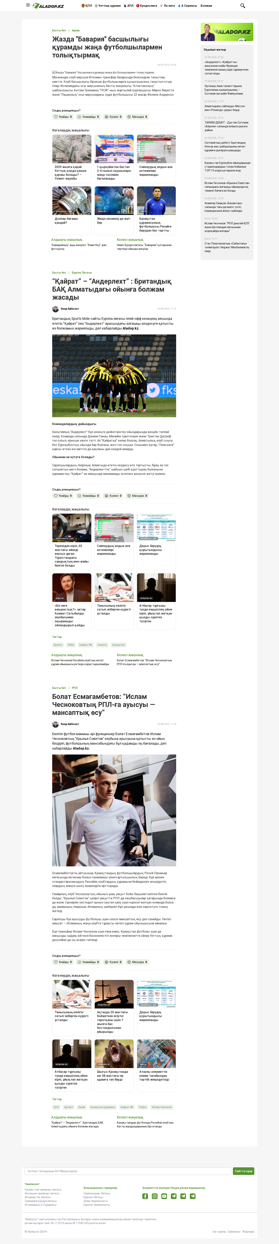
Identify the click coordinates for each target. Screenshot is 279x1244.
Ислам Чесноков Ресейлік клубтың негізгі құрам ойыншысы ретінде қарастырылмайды (80, 662)
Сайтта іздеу (243, 1171)
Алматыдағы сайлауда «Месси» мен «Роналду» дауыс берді (225, 108)
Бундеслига (148, 5)
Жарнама (248, 1231)
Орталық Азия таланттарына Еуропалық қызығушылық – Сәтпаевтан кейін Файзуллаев (224, 89)
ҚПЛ (88, 5)
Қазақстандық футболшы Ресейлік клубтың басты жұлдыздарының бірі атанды (145, 1124)
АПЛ (130, 5)
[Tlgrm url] (183, 1196)
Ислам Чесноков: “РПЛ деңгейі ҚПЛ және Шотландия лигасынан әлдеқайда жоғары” (227, 227)
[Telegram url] (174, 1196)
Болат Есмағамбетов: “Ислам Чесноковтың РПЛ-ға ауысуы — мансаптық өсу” (144, 662)
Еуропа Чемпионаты (97, 1205)
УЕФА (71, 644)
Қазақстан (118, 644)
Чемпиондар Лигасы (97, 1193)
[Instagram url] (155, 1196)
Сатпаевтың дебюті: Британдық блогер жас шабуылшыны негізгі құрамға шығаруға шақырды (225, 146)
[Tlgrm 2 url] (193, 1196)
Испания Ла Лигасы (37, 1197)
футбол (58, 644)
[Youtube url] (164, 1196)
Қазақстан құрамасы (103, 1107)
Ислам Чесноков (162, 1107)
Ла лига (169, 5)
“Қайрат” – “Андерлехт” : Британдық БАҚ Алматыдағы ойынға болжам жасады (77, 1124)
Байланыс (234, 1231)
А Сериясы (189, 5)
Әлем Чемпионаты (96, 1201)
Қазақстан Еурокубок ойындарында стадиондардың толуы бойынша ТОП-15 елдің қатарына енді (228, 166)
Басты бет (59, 30)
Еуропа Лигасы (93, 1197)
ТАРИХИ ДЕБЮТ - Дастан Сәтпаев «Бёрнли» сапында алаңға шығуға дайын (226, 126)
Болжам (206, 5)
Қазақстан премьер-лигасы (43, 1189)
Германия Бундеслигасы (41, 1201)
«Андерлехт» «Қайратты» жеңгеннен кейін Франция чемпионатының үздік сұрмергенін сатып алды (226, 67)
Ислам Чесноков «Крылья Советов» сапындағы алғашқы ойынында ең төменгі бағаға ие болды (227, 186)
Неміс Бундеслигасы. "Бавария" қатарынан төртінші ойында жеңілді (144, 247)
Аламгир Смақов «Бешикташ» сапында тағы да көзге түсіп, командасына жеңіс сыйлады (223, 207)
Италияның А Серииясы (40, 1205)
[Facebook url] (145, 1196)
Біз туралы (219, 1231)
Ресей (81, 1107)
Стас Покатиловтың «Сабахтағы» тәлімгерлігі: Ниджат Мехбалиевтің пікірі (227, 247)
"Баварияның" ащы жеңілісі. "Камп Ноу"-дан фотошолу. (78, 247)
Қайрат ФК (86, 644)
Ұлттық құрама (110, 5)
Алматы (102, 644)
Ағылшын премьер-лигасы (42, 1193)
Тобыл (143, 1107)
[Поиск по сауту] (242, 5)
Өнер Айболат (70, 308)
